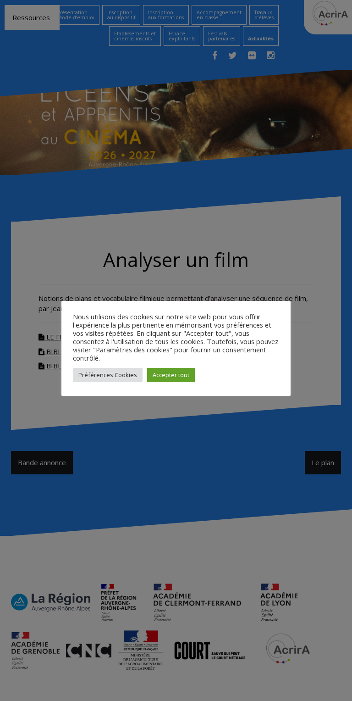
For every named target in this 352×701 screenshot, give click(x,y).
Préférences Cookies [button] (107, 375)
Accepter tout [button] (171, 375)
